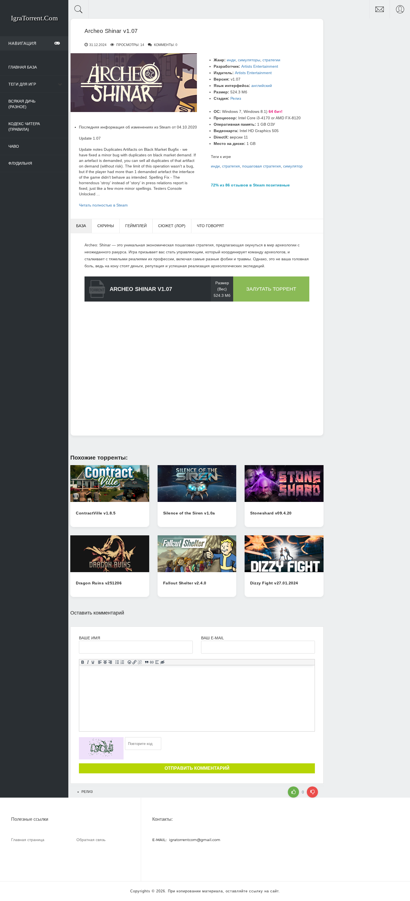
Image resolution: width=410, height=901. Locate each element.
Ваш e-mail (212, 638)
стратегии (271, 60)
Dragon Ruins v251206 (99, 583)
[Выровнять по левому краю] (100, 662)
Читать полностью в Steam (103, 205)
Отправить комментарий (197, 768)
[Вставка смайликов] (129, 662)
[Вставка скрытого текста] (162, 662)
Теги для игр (22, 84)
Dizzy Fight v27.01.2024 (274, 583)
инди (231, 60)
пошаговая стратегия (261, 166)
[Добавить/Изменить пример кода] (152, 662)
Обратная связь (90, 839)
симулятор (293, 166)
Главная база (22, 67)
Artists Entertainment (259, 66)
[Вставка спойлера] (157, 662)
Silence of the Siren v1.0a (189, 513)
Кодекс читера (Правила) (24, 127)
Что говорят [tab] (210, 226)
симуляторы (249, 60)
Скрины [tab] (105, 226)
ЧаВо (13, 146)
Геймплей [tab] (136, 226)
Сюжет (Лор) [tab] (171, 226)
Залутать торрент (271, 289)
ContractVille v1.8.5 (95, 513)
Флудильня (20, 163)
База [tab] (81, 226)
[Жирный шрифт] (82, 662)
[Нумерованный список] (122, 662)
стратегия (231, 166)
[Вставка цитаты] (146, 662)
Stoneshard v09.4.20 (271, 513)
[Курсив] (87, 662)
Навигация (22, 43)
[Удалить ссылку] (140, 662)
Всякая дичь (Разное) (21, 104)
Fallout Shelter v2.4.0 (184, 583)
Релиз (235, 98)
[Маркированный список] (117, 662)
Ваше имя (89, 638)
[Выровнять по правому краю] (110, 662)
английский (261, 85)
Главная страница (27, 839)
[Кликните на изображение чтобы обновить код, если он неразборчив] (101, 748)
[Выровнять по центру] (105, 662)
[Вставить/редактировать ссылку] (134, 662)
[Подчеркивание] (93, 662)
